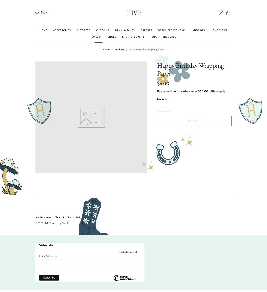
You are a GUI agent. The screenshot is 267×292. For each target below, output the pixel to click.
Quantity (162, 99)
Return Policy (75, 217)
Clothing (102, 30)
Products (119, 49)
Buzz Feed (83, 30)
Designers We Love (171, 30)
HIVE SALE (169, 36)
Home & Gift (219, 30)
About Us (60, 217)
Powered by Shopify (60, 223)
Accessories (62, 30)
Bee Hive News (43, 217)
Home (43, 30)
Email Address (48, 256)
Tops (154, 36)
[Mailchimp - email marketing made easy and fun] (124, 280)
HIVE (133, 12)
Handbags (198, 30)
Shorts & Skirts (133, 36)
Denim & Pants (125, 30)
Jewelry (96, 36)
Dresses (146, 30)
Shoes (112, 36)
